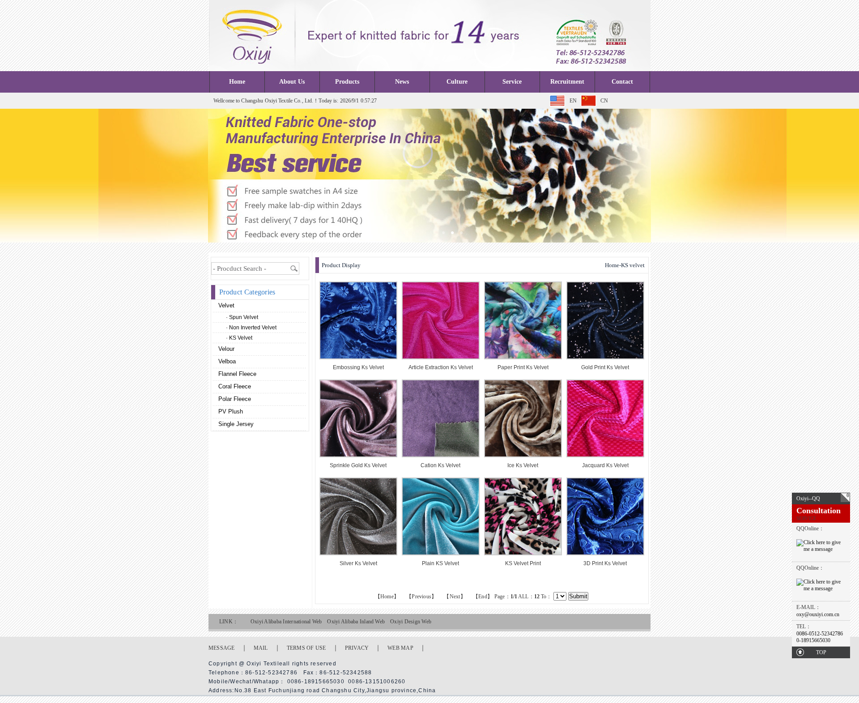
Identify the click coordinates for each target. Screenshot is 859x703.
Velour (225, 348)
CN (604, 101)
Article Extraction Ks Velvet (440, 367)
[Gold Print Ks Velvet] (605, 357)
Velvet (225, 305)
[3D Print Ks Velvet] (605, 553)
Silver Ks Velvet (358, 563)
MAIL (261, 648)
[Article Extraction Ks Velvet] (441, 357)
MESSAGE (221, 648)
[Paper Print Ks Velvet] (523, 357)
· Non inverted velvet (251, 327)
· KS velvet (239, 338)
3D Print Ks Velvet (605, 563)
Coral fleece (234, 386)
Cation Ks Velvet (440, 465)
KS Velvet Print (523, 563)
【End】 (483, 596)
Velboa (226, 361)
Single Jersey (235, 424)
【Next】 (454, 596)
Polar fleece (234, 399)
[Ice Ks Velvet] (523, 455)
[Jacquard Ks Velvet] (605, 455)
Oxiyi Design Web (410, 621)
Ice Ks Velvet (522, 465)
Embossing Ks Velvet (358, 367)
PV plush (230, 411)
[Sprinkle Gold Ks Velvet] (358, 455)
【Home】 (387, 596)
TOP (821, 652)
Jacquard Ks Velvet (605, 465)
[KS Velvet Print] (523, 553)
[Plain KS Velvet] (441, 553)
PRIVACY (357, 648)
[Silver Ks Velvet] (358, 553)
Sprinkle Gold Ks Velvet (358, 465)
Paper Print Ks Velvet (523, 367)
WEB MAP (400, 648)
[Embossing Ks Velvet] (358, 357)
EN (573, 101)
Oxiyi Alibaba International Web (286, 621)
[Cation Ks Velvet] (441, 455)
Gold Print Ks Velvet (605, 367)
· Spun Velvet (242, 317)
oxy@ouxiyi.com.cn (817, 614)
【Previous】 (421, 596)
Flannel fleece (236, 374)
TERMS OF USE (306, 648)
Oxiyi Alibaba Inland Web (356, 621)
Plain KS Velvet (440, 563)
